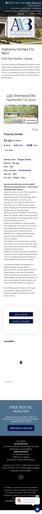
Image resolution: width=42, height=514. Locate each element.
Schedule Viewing (21, 321)
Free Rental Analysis (21, 428)
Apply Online (21, 314)
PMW (23, 468)
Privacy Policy (15, 470)
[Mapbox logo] (8, 382)
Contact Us (29, 468)
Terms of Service (26, 470)
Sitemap (36, 468)
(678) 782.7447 (33, 2)
